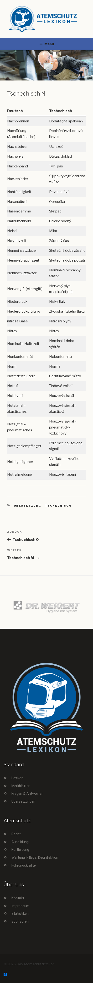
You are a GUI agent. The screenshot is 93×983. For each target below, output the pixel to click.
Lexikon (17, 778)
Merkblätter (20, 786)
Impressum (20, 906)
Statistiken (20, 913)
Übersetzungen (23, 801)
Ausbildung (20, 842)
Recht (16, 834)
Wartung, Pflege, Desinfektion (34, 857)
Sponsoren (20, 921)
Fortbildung (20, 849)
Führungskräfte (23, 865)
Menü (49, 44)
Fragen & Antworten (27, 793)
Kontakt (17, 898)
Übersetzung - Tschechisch (43, 505)
